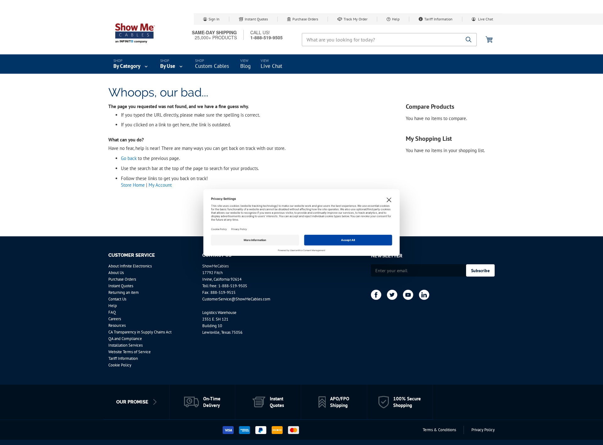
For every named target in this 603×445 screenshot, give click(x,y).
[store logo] (135, 33)
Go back (129, 158)
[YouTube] (408, 295)
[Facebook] (376, 295)
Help (395, 19)
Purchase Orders (305, 19)
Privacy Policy (483, 429)
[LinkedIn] (424, 295)
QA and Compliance (125, 338)
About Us (116, 272)
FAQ (112, 312)
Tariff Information (438, 19)
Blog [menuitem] (245, 66)
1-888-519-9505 (232, 285)
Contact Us (117, 299)
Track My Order (355, 19)
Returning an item (123, 292)
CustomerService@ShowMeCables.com (236, 299)
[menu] (301, 64)
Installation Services (125, 345)
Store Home (133, 185)
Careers (114, 318)
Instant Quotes (256, 19)
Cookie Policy (119, 365)
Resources (117, 325)
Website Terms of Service (129, 351)
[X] (392, 295)
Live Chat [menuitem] (271, 66)
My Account (160, 185)
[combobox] (389, 39)
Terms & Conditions (439, 429)
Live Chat (485, 19)
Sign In (214, 19)
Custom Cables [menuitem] (212, 66)
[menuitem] (131, 64)
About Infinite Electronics (130, 266)
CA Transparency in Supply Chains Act (139, 332)
